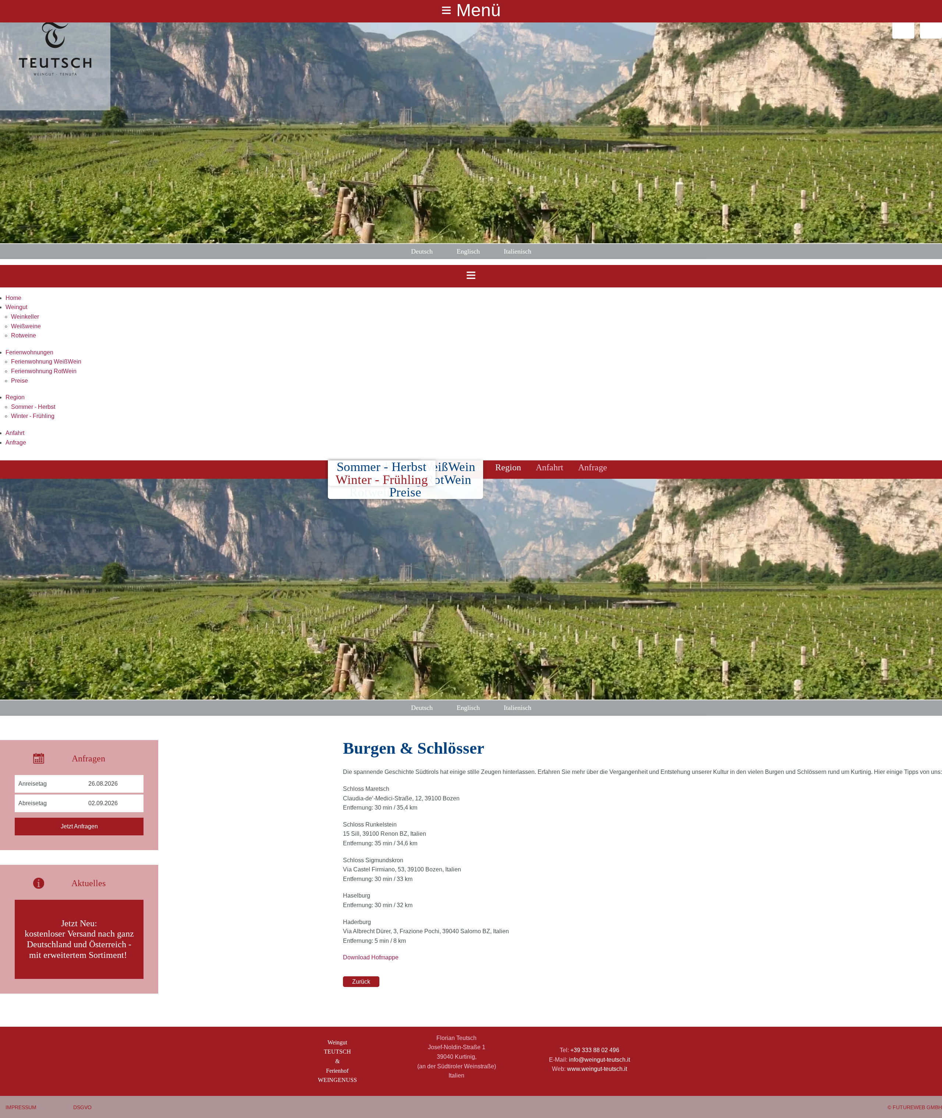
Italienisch (517, 251)
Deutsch (422, 251)
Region (15, 397)
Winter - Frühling (32, 416)
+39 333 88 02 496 (594, 1050)
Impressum (21, 1107)
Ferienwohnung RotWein (44, 371)
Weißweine (26, 326)
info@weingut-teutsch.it (599, 1060)
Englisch (468, 251)
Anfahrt (15, 433)
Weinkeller (25, 317)
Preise (19, 381)
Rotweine (23, 335)
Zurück (361, 982)
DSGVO (82, 1107)
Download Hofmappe (371, 957)
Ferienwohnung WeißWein (46, 361)
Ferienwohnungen (29, 352)
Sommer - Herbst (33, 407)
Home (13, 298)
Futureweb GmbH (917, 1107)
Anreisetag (32, 784)
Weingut (16, 307)
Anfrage (16, 442)
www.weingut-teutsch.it (597, 1069)
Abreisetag (32, 803)
